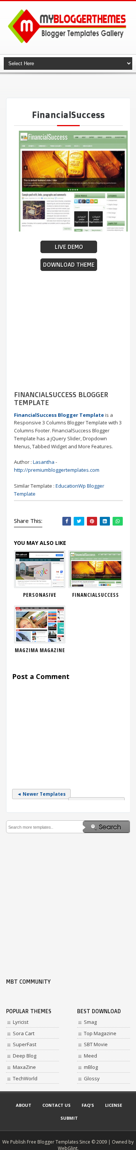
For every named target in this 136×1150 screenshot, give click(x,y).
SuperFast (24, 1044)
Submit (69, 1118)
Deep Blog (24, 1055)
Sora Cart (23, 1033)
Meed (90, 1055)
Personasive (39, 594)
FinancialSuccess (95, 594)
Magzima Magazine (40, 650)
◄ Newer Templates (41, 794)
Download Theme (68, 264)
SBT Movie (96, 1044)
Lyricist (20, 1022)
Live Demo (69, 246)
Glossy (92, 1078)
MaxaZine (24, 1067)
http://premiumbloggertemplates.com (56, 469)
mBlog (91, 1067)
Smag (90, 1022)
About (23, 1105)
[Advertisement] (71, 85)
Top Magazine (100, 1033)
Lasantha (43, 461)
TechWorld (25, 1078)
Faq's (88, 1105)
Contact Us (56, 1105)
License (113, 1105)
